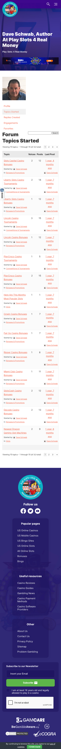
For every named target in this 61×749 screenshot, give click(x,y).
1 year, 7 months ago (50, 183)
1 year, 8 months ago (49, 433)
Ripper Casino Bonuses (15, 352)
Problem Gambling (27, 651)
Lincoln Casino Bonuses (16, 237)
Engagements (11, 123)
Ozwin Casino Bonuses (15, 314)
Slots (8, 307)
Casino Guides (25, 588)
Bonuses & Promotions (15, 173)
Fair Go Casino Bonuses (16, 333)
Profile (7, 106)
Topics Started (11, 111)
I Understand (34, 747)
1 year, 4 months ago (49, 164)
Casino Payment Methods (26, 600)
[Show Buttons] (2, 188)
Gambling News (26, 593)
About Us (22, 631)
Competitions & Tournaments (18, 192)
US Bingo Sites (25, 540)
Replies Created (12, 117)
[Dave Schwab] (14, 78)
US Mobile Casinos (27, 535)
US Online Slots (26, 545)
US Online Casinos (27, 530)
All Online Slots (25, 551)
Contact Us (23, 636)
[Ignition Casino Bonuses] (30, 58)
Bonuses (22, 556)
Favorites (8, 128)
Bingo (20, 561)
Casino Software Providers (26, 608)
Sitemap (21, 646)
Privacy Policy (25, 641)
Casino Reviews (26, 582)
